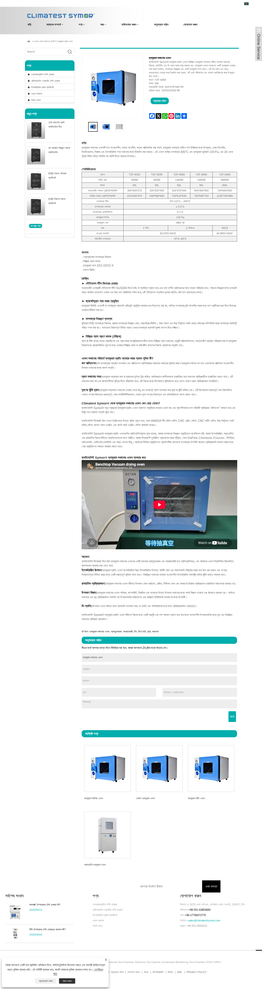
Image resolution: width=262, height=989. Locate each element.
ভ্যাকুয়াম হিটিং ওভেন (196, 798)
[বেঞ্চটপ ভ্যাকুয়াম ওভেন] (159, 767)
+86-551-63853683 (199, 909)
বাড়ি (29, 24)
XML (179, 972)
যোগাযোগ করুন (190, 24)
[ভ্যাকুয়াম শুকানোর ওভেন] (93, 127)
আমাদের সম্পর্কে (53, 24)
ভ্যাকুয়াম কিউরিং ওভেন (93, 798)
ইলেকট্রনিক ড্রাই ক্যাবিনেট (105, 915)
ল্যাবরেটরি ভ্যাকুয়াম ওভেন (95, 864)
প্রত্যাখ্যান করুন (46, 981)
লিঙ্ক (146, 972)
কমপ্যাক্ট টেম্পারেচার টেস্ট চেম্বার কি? (44, 904)
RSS (170, 972)
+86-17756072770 (195, 915)
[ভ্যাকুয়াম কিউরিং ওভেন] (107, 767)
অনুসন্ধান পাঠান (161, 24)
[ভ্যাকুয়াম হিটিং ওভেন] (211, 767)
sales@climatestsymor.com (204, 920)
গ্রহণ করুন (67, 981)
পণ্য (81, 24)
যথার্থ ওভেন (97, 925)
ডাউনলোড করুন (129, 24)
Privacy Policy (196, 972)
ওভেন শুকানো (43, 41)
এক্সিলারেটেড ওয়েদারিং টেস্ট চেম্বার (107, 909)
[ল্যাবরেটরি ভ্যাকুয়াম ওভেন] (107, 834)
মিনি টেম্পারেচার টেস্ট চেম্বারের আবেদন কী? (47, 929)
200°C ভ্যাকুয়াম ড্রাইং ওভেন (62, 41)
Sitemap (158, 972)
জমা (232, 716)
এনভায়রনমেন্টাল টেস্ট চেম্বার (105, 904)
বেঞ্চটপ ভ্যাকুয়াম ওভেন (145, 798)
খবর (102, 24)
